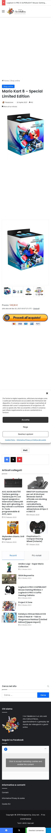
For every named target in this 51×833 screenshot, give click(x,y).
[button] (47, 393)
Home (6, 81)
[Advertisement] (25, 50)
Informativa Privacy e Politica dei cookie (31, 440)
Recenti (13, 555)
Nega (25, 427)
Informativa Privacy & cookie (13, 798)
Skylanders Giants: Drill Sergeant (13, 537)
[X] (13, 459)
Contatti (5, 792)
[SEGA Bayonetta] (9, 579)
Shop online (15, 81)
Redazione (9, 102)
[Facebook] (7, 459)
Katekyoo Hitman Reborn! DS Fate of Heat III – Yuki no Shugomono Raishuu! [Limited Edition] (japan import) (32, 618)
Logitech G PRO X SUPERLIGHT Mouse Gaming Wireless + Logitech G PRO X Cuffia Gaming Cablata (32, 591)
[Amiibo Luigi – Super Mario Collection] (9, 567)
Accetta (25, 420)
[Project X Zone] (9, 606)
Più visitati (36, 555)
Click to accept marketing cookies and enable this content (25, 762)
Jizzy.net (35, 815)
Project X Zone (25, 602)
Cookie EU (6, 804)
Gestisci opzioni (25, 434)
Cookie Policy (10, 440)
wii (25, 450)
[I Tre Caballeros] (16, 11)
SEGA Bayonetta (26, 575)
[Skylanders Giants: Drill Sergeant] (13, 527)
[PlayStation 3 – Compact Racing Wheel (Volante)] (38, 527)
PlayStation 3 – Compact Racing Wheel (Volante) (35, 539)
